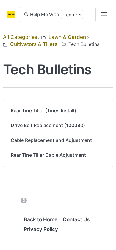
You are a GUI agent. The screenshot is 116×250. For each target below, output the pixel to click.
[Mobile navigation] (104, 14)
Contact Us (76, 219)
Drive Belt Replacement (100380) (48, 125)
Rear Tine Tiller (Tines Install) (43, 110)
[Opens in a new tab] (24, 200)
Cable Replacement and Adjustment (51, 140)
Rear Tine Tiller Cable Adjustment (48, 155)
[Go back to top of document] (14, 218)
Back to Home (40, 219)
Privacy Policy (41, 229)
